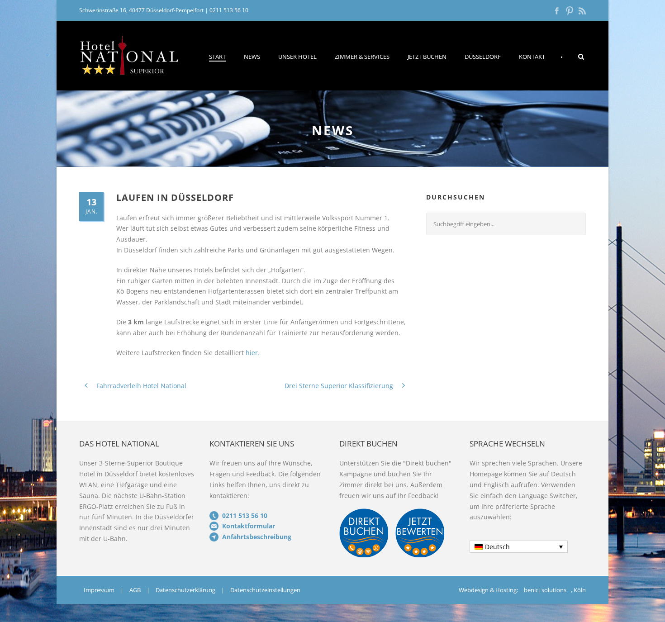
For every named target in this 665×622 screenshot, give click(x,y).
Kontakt (532, 56)
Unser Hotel (297, 56)
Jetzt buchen (427, 56)
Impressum (99, 590)
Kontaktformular (248, 526)
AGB (135, 590)
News (252, 56)
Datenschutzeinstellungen (265, 590)
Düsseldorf (483, 56)
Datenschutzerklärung (185, 590)
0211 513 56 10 (228, 10)
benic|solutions (545, 590)
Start (217, 56)
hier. (253, 352)
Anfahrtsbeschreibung (256, 536)
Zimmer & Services (362, 56)
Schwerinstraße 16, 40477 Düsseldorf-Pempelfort (141, 10)
